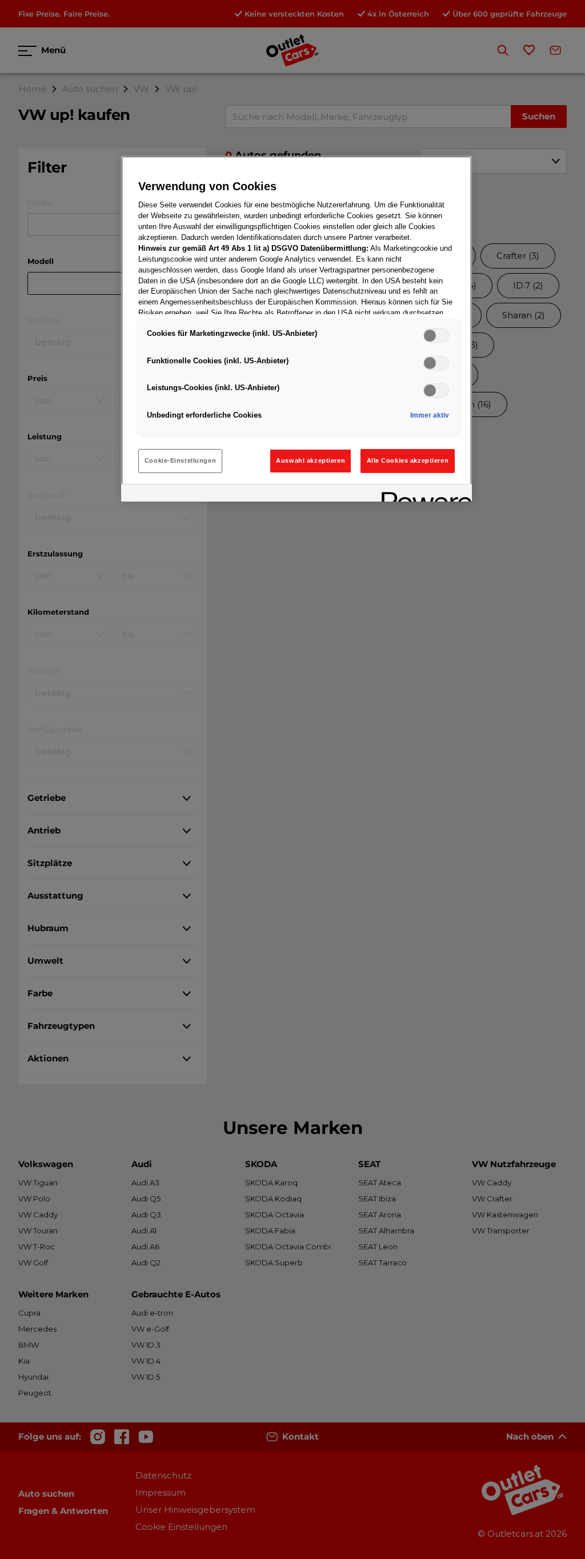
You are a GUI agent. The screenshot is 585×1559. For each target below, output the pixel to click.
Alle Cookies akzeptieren (408, 460)
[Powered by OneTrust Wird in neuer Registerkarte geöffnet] (422, 494)
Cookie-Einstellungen (180, 460)
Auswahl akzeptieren (310, 460)
